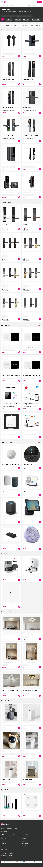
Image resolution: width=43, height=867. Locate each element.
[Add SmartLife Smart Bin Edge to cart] (40, 728)
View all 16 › (39, 325)
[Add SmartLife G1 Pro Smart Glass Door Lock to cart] (19, 169)
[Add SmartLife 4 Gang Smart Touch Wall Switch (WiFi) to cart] (40, 381)
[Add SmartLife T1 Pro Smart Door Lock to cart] (19, 141)
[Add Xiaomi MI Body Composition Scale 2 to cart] (40, 816)
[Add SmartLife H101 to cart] (19, 229)
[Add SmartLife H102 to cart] (40, 229)
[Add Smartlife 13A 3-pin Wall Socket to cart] (19, 437)
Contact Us (24, 845)
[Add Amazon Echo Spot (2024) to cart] (40, 468)
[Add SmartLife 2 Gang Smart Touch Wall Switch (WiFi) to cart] (40, 352)
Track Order (40, 864)
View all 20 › (39, 29)
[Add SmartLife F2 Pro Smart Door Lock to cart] (19, 84)
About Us (3, 841)
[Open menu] (2, 2)
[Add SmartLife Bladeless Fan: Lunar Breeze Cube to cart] (40, 639)
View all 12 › (39, 202)
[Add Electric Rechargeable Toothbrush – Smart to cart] (19, 816)
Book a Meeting (25, 841)
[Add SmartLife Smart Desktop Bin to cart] (19, 756)
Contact (34, 5)
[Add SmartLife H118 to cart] (40, 319)
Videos (20, 5)
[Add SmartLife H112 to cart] (40, 259)
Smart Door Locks (9, 19)
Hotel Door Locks (18, 19)
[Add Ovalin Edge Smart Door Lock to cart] (40, 84)
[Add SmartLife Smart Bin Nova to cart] (19, 728)
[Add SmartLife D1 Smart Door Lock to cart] (19, 113)
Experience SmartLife (14, 5)
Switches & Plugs (26, 19)
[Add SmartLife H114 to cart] (40, 289)
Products (2, 5)
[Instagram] (21, 835)
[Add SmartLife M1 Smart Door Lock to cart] (40, 56)
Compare (7, 5)
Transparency (29, 5)
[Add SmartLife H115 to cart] (19, 319)
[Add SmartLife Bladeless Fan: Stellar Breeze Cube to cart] (19, 696)
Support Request (40, 5)
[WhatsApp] (27, 835)
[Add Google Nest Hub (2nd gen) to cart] (40, 495)
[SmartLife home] (7, 2)
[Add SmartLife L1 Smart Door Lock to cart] (19, 56)
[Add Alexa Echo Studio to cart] (19, 522)
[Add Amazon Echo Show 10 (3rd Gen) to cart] (40, 522)
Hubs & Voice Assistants (36, 19)
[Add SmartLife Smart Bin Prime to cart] (40, 756)
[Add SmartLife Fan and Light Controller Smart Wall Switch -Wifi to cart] (40, 409)
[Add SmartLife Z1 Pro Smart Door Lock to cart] (40, 197)
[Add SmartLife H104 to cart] (19, 259)
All (2, 19)
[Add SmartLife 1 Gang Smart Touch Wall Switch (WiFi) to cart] (19, 352)
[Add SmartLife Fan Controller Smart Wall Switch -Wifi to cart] (19, 409)
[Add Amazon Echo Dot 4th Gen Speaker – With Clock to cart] (19, 468)
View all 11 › (39, 442)
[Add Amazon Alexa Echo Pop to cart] (40, 549)
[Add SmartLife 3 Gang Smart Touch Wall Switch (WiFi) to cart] (19, 381)
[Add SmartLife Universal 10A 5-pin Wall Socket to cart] (40, 437)
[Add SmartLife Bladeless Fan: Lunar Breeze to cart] (19, 667)
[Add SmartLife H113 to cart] (19, 289)
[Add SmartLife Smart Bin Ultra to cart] (40, 784)
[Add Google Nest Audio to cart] (19, 495)
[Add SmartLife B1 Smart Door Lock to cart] (19, 197)
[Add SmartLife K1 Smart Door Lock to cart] (40, 113)
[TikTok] (24, 835)
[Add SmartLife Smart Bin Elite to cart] (19, 784)
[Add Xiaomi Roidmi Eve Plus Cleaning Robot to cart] (40, 580)
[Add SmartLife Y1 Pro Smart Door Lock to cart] (40, 169)
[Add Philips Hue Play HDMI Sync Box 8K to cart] (19, 549)
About (23, 5)
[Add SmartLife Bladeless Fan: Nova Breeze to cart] (19, 639)
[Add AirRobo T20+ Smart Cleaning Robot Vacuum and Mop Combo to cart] (19, 580)
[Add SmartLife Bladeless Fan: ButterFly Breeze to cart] (40, 696)
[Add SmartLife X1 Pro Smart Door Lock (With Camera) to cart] (40, 141)
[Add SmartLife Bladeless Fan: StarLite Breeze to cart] (40, 667)
